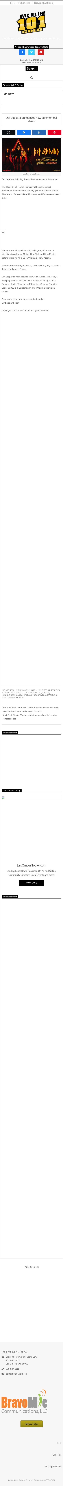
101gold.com (8, 695)
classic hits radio (24, 695)
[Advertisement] (31, 225)
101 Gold (37, 693)
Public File (24, 3)
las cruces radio (16, 697)
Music (18, 693)
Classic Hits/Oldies (51, 690)
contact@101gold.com (17, 1374)
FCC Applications (42, 3)
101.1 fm (45, 693)
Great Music (51, 695)
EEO (12, 3)
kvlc (4, 697)
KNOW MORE (31, 883)
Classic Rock (8, 693)
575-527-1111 (12, 1369)
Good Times (38, 695)
